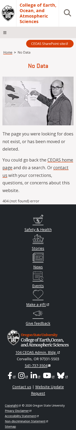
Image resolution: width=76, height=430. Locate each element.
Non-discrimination (25, 421)
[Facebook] (12, 376)
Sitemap (10, 426)
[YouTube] (49, 376)
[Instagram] (23, 376)
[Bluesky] (62, 376)
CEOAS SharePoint (48, 43)
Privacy (17, 411)
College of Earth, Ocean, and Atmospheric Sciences (38, 13)
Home (7, 52)
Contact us (21, 386)
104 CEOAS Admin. (36, 352)
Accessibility (20, 416)
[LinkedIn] (36, 376)
